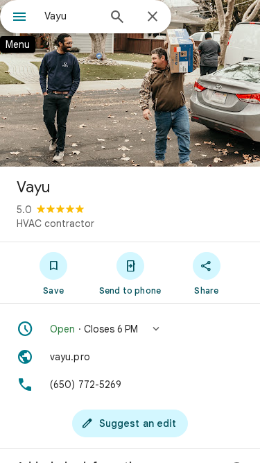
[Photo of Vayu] (130, 83)
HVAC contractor (55, 223)
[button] (130, 329)
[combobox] (71, 16)
